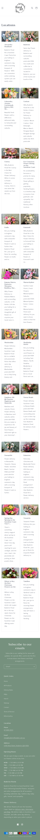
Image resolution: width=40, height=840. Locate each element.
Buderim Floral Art (15, 836)
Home (6, 681)
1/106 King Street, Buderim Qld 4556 (16, 745)
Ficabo (30, 836)
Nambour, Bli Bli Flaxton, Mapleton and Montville (9, 400)
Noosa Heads (28, 397)
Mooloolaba (8, 343)
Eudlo (6, 228)
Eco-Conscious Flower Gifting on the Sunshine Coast (29, 164)
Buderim (26, 45)
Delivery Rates (8, 690)
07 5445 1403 (8, 730)
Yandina (26, 581)
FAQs (5, 694)
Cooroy (7, 162)
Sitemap (6, 703)
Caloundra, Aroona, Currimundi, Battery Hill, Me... (9, 105)
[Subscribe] (34, 666)
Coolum (26, 102)
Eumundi (26, 228)
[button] (2, 8)
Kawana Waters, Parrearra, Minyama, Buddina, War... (10, 285)
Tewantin (26, 518)
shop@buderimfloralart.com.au (14, 738)
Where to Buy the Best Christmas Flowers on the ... (10, 585)
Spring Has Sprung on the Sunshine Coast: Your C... (10, 521)
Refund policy (8, 716)
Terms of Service (9, 712)
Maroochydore (28, 282)
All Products (7, 685)
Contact (6, 707)
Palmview (27, 455)
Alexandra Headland (8, 46)
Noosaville (8, 455)
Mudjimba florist (27, 343)
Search (6, 699)
